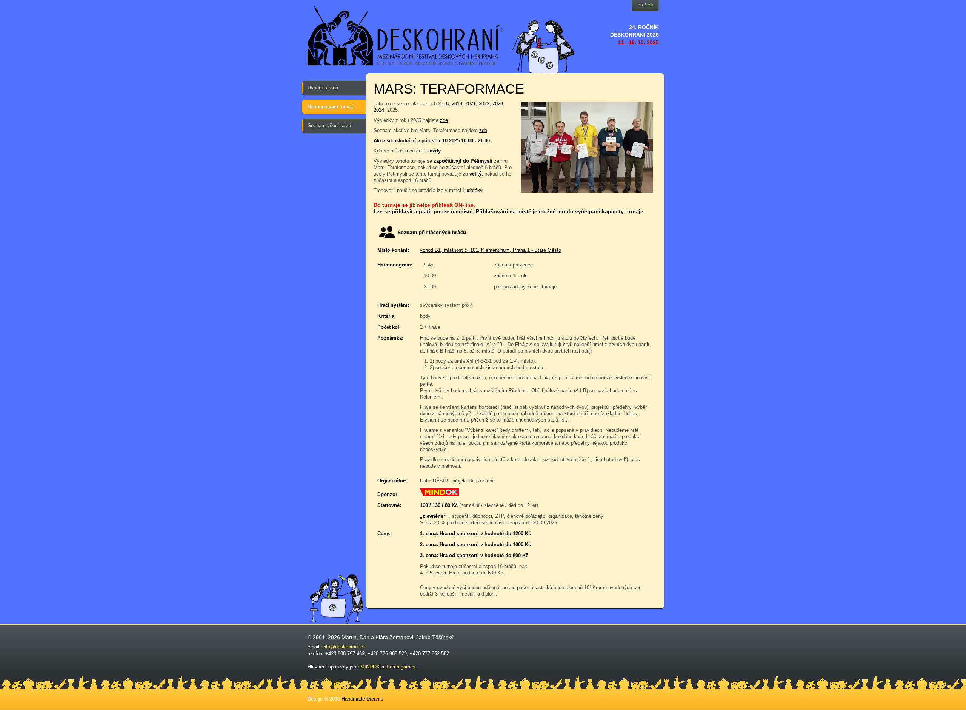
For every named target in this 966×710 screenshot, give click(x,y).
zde (444, 120)
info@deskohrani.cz (344, 647)
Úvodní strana (323, 88)
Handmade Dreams (362, 699)
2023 (497, 103)
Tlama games (400, 667)
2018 (443, 103)
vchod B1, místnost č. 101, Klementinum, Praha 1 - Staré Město (490, 250)
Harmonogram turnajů (331, 106)
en (650, 5)
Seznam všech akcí (329, 125)
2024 (379, 110)
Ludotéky (472, 190)
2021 (470, 103)
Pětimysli (481, 161)
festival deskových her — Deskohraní (406, 36)
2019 (457, 103)
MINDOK (370, 667)
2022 (484, 103)
